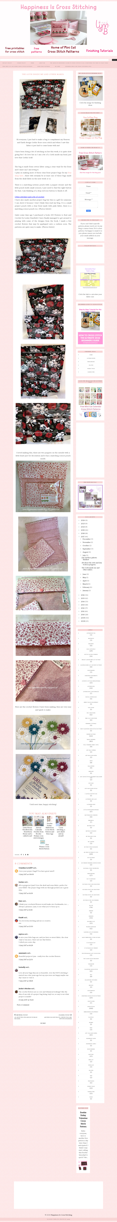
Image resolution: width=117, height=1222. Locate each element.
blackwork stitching (91, 980)
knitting (91, 1054)
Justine (21, 882)
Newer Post (25, 1016)
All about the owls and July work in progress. (92, 564)
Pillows (91, 365)
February (86, 587)
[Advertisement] (90, 450)
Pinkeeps (91, 916)
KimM (21, 917)
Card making (91, 670)
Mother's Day (91, 825)
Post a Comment (23, 1005)
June (85, 574)
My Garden (91, 841)
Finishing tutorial (91, 723)
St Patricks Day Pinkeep (91, 948)
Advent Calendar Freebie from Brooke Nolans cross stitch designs (38, 833)
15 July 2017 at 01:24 (26, 1000)
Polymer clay (91, 921)
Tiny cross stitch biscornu (91, 958)
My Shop (57, 66)
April (85, 581)
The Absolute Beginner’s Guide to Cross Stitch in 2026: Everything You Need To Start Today (79, 63)
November (87, 542)
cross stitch (91, 1006)
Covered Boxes (91, 358)
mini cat (91, 1059)
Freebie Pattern (91, 734)
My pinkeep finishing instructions (91, 863)
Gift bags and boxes (91, 755)
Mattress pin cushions (91, 815)
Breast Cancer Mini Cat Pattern (91, 659)
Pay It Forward (91, 878)
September (87, 549)
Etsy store (91, 707)
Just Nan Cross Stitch (91, 788)
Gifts (91, 760)
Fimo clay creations (91, 718)
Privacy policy (7, 63)
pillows (91, 1070)
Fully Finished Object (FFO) (91, 744)
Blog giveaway (91, 649)
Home (32, 63)
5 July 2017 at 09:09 (26, 874)
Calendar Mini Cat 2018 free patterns (91, 665)
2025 (83, 524)
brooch (91, 985)
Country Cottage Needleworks (91, 681)
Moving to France (91, 831)
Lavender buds (91, 804)
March (85, 584)
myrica (21, 934)
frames (91, 1022)
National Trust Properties (91, 868)
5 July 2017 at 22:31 (26, 960)
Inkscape (91, 771)
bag (91, 974)
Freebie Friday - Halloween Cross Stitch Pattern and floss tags (49, 829)
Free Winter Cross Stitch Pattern (44, 847)
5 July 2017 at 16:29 (26, 945)
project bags (91, 1086)
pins (91, 1075)
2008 (83, 621)
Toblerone (91, 964)
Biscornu (91, 643)
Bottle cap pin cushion (91, 654)
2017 (83, 537)
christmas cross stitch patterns (91, 995)
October (86, 546)
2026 (83, 520)
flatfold (91, 1017)
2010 (83, 615)
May (84, 577)
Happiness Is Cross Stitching (61, 1215)
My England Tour (91, 836)
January (86, 590)
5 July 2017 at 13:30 (26, 926)
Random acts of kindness (91, 932)
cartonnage (91, 990)
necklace (91, 1065)
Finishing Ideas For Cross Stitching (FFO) (78, 66)
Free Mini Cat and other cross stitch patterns (17, 66)
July (84, 555)
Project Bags (91, 368)
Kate (20, 901)
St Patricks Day (91, 942)
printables (91, 1081)
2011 (83, 611)
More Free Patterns (44, 66)
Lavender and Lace (91, 799)
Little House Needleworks (91, 809)
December (87, 539)
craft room (91, 1001)
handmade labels (91, 1043)
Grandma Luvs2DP (26, 868)
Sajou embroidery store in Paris (91, 937)
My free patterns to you (91, 852)
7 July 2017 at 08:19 (26, 981)
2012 (83, 608)
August (86, 552)
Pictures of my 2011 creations (91, 894)
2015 (83, 598)
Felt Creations (91, 712)
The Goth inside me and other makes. (90, 569)
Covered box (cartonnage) (91, 691)
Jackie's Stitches (25, 989)
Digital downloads (91, 697)
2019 (83, 530)
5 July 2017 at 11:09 (26, 893)
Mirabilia (91, 820)
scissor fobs (91, 1091)
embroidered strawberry (91, 1011)
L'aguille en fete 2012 (91, 793)
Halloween (91, 766)
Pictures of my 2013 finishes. (91, 900)
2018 (83, 533)
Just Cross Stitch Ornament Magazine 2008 (91, 777)
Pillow (91, 905)
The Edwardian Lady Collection (91, 953)
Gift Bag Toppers (91, 750)
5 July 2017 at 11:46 (26, 910)
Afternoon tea (91, 633)
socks (91, 1097)
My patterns (91, 857)
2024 (83, 527)
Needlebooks (91, 361)
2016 (83, 595)
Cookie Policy (21, 63)
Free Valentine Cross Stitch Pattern (91, 728)
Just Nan (91, 783)
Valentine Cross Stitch (91, 969)
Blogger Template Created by (58, 1219)
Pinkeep (91, 910)
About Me (42, 63)
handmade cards (91, 1038)
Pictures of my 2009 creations (91, 884)
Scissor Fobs (91, 372)
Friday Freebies (91, 739)
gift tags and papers (91, 1033)
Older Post (58, 1016)
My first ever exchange (91, 847)
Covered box (91, 686)
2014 (83, 602)
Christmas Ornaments (91, 675)
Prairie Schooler (91, 926)
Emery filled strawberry (91, 702)
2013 (83, 605)
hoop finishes (91, 1049)
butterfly (22, 967)
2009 (83, 618)
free (91, 1027)
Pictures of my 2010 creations (91, 889)
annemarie (23, 953)
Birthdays (91, 638)
